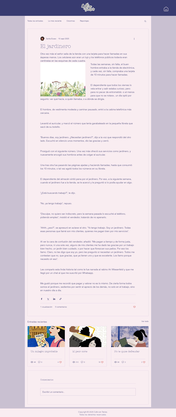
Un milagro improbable (44, 351)
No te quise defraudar (126, 351)
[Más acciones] (134, 38)
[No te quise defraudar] (129, 336)
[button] (145, 21)
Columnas (71, 21)
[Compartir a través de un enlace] (60, 299)
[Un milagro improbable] (46, 336)
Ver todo (145, 321)
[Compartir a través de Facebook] (41, 299)
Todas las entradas (35, 21)
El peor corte (80, 351)
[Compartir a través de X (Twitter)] (48, 299)
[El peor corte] (88, 336)
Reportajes (84, 21)
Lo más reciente (54, 21)
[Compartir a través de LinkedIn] (54, 299)
